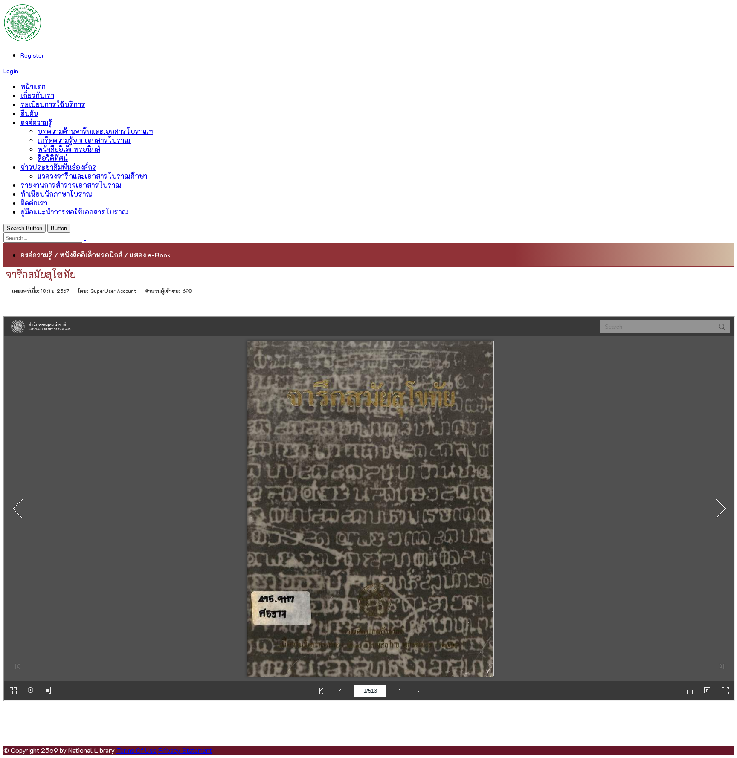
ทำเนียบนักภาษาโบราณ (56, 193)
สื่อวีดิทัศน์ (53, 157)
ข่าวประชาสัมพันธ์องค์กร (58, 166)
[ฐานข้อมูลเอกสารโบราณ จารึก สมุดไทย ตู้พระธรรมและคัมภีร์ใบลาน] (22, 39)
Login (10, 71)
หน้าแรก (33, 86)
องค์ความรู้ (36, 122)
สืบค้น (29, 113)
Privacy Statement (185, 750)
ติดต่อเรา (33, 202)
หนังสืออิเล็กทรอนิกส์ (69, 149)
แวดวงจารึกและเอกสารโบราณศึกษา (92, 175)
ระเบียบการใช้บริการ (52, 104)
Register (32, 55)
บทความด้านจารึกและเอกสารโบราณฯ (95, 131)
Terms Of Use (136, 750)
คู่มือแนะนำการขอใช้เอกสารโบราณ (74, 211)
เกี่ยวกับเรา (37, 95)
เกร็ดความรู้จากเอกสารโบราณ (84, 140)
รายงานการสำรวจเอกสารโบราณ (71, 184)
